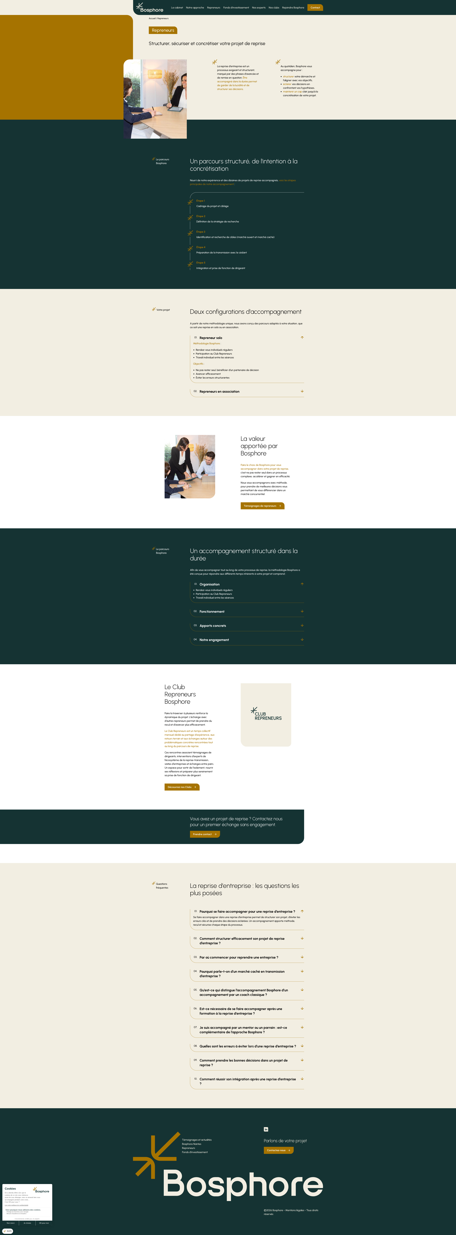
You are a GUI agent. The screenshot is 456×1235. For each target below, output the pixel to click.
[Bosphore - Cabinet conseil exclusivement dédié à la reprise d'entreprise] (149, 7)
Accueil (152, 18)
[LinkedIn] (266, 1129)
